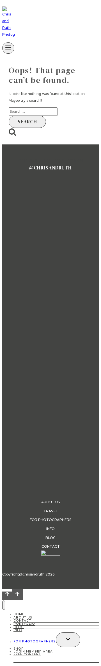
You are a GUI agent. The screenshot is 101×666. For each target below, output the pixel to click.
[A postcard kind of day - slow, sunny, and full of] (50, 281)
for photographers (50, 520)
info (50, 529)
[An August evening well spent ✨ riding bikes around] (84, 375)
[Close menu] (3, 605)
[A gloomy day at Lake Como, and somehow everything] (16, 218)
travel (50, 511)
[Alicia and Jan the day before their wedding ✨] (50, 191)
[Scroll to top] (7, 596)
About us (50, 502)
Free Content (27, 654)
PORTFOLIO (24, 624)
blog (50, 538)
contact (51, 546)
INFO (17, 630)
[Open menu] (8, 48)
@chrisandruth (50, 167)
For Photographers (34, 642)
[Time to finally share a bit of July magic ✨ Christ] (16, 358)
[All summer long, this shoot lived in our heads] (84, 191)
